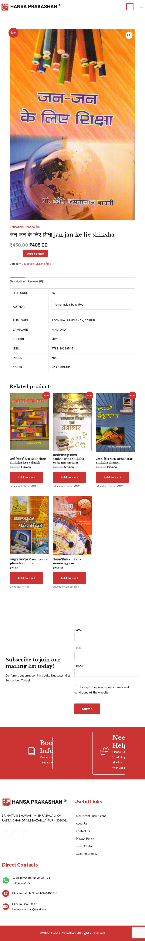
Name (78, 630)
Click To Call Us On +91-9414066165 (35, 893)
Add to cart (35, 253)
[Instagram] (24, 835)
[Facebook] (5, 835)
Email (77, 648)
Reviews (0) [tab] (35, 281)
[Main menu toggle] (141, 7)
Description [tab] (17, 281)
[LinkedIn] (15, 835)
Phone (78, 666)
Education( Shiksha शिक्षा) (25, 227)
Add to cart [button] (26, 477)
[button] (129, 35)
